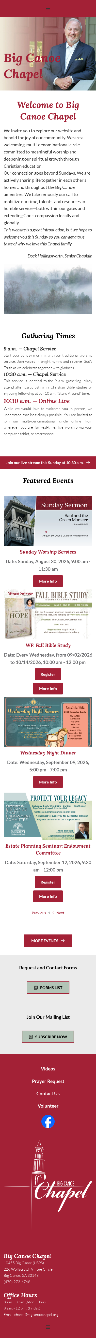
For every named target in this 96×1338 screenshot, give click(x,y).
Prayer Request (48, 1081)
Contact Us (48, 1093)
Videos (48, 1068)
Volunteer (48, 1106)
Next (60, 913)
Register (48, 674)
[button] (48, 8)
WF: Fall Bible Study (48, 645)
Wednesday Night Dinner (48, 753)
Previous (39, 913)
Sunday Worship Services (48, 552)
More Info (48, 581)
